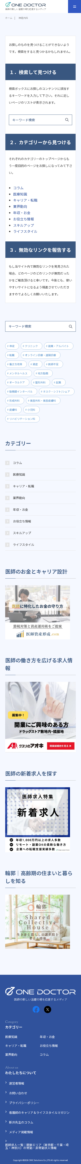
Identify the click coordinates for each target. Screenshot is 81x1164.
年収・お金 (21, 212)
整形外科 (40, 382)
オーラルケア (17, 382)
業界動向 (20, 206)
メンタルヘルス (18, 373)
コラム (18, 187)
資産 (35, 364)
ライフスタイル (25, 231)
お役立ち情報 (23, 218)
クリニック (31, 346)
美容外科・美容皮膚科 (43, 400)
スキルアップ (23, 225)
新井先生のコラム (21, 1122)
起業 (58, 382)
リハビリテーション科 (22, 418)
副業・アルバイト (58, 346)
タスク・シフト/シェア (56, 391)
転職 (11, 355)
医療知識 (20, 194)
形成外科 (14, 400)
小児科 (31, 409)
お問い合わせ (18, 1092)
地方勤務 (43, 373)
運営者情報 (16, 1083)
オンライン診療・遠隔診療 (40, 355)
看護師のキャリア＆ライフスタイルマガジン (39, 1112)
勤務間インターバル (21, 391)
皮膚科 (13, 409)
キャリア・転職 (25, 200)
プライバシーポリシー (24, 1102)
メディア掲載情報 (21, 1131)
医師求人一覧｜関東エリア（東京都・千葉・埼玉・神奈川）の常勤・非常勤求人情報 (37, 1146)
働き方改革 (15, 364)
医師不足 (53, 364)
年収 (11, 346)
